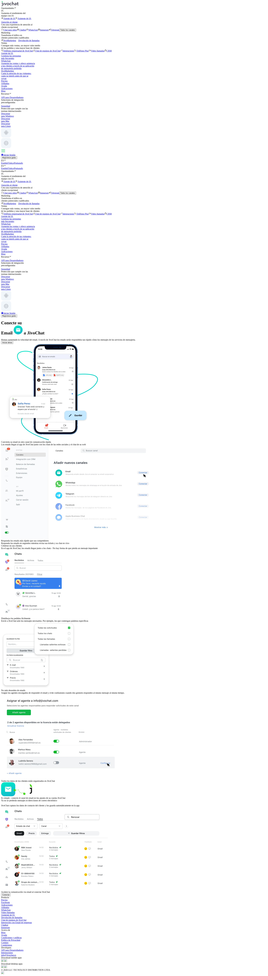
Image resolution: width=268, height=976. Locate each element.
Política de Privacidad (10, 940)
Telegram (55, 30)
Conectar (5, 895)
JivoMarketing (9, 40)
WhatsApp (33, 30)
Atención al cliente (9, 22)
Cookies (4, 942)
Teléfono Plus (82, 51)
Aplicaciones (7, 88)
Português (18, 163)
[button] (134, 8)
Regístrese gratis (9, 158)
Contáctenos (6, 945)
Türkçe (11, 163)
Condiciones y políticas (11, 937)
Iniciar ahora (7, 343)
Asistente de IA (24, 18)
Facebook (5, 902)
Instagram (44, 30)
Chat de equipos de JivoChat (47, 51)
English (4, 163)
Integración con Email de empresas (16, 922)
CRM (109, 51)
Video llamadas (97, 51)
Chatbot (22, 30)
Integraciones (68, 51)
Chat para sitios (10, 30)
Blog (3, 91)
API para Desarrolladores (12, 950)
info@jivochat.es (8, 955)
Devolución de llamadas (29, 40)
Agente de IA (9, 18)
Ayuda (4, 86)
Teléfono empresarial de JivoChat (18, 51)
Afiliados (5, 83)
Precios (4, 81)
